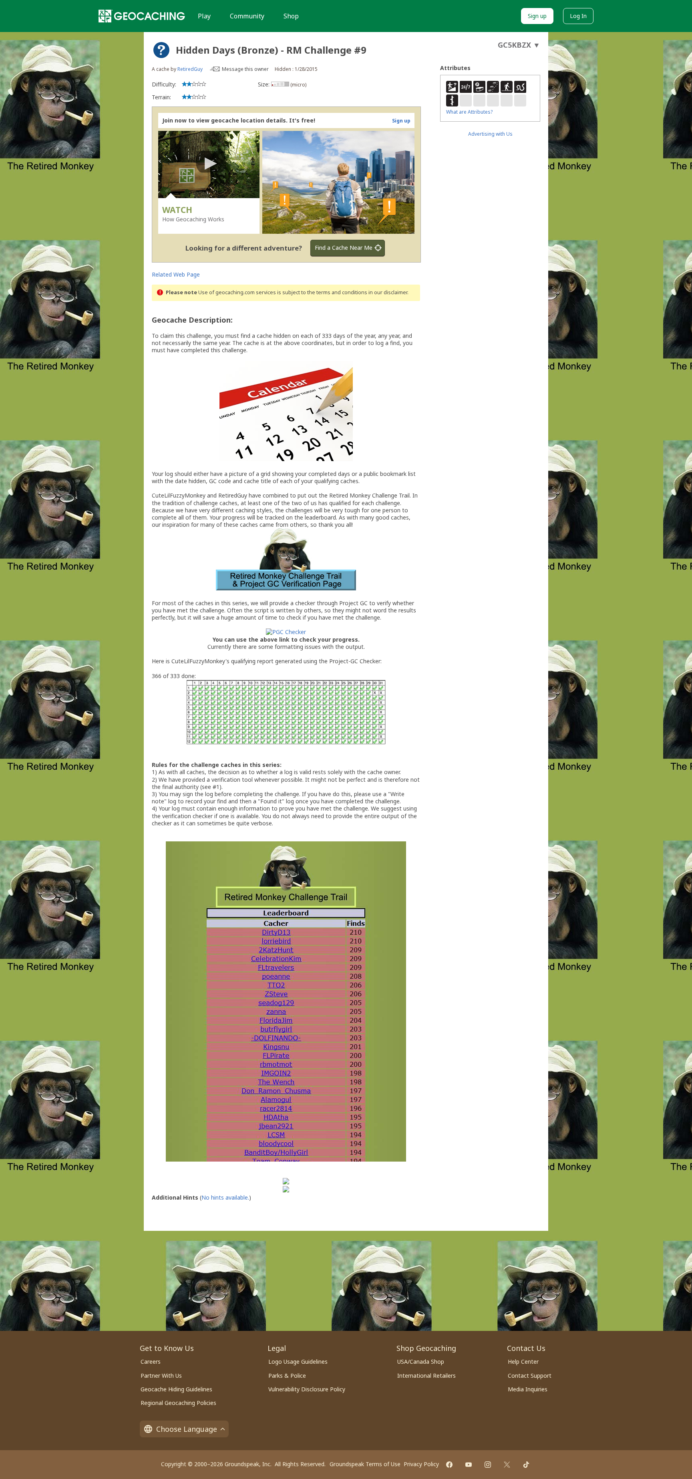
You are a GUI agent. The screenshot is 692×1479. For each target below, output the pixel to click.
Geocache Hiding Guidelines (176, 1389)
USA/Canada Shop (420, 1361)
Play (204, 16)
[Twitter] (507, 1464)
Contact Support (529, 1375)
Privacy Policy (421, 1464)
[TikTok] (526, 1464)
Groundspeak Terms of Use (365, 1464)
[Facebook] (449, 1464)
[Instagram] (488, 1464)
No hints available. (225, 1197)
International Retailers (426, 1375)
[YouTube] (468, 1464)
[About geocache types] (161, 50)
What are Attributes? (469, 111)
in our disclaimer (387, 292)
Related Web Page (176, 274)
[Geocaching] (142, 16)
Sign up (537, 16)
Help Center (523, 1361)
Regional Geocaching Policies (178, 1403)
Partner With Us (161, 1375)
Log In (578, 16)
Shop (291, 16)
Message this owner (245, 69)
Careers (151, 1361)
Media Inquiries (527, 1389)
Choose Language (186, 1429)
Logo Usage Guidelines (298, 1361)
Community (247, 16)
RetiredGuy (190, 69)
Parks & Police (287, 1375)
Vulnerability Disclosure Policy (306, 1389)
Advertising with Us (490, 133)
